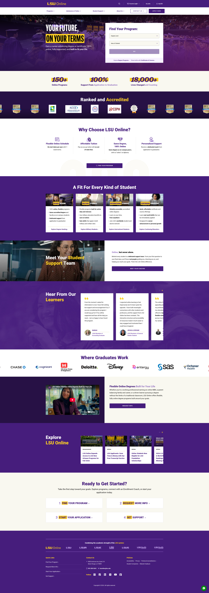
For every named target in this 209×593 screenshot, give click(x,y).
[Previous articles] (160, 432)
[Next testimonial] (162, 290)
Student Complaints (132, 564)
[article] (97, 316)
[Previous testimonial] (160, 290)
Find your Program (105, 165)
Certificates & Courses (147, 60)
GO (134, 51)
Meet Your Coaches (137, 269)
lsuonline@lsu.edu (105, 568)
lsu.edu (148, 4)
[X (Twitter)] (110, 574)
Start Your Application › (53, 571)
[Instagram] (94, 574)
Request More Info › (52, 567)
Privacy (138, 561)
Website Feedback (145, 564)
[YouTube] (115, 574)
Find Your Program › (52, 562)
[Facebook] (120, 574)
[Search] (119, 3)
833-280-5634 (92, 568)
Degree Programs (123, 60)
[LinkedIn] (105, 574)
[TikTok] (100, 574)
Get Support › (50, 576)
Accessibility (130, 561)
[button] (204, 588)
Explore (59, 229)
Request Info (127, 406)
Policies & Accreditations (148, 561)
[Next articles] (162, 432)
